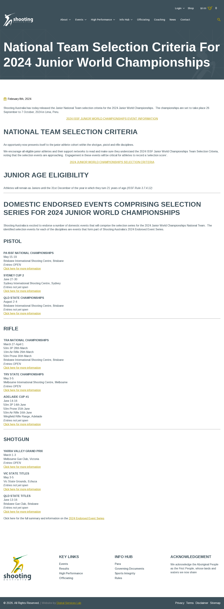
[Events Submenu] (85, 19)
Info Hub (124, 19)
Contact (185, 19)
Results (64, 568)
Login (178, 8)
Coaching (159, 19)
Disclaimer (201, 602)
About (64, 19)
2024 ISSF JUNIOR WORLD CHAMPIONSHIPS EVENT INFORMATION (112, 118)
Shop (191, 8)
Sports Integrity (125, 573)
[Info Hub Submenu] (131, 19)
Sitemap (215, 602)
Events (79, 19)
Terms (190, 602)
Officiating (143, 19)
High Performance (101, 19)
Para (118, 564)
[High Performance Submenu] (114, 19)
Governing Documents (129, 568)
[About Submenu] (70, 19)
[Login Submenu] (183, 8)
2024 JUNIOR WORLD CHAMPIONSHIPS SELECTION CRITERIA (112, 162)
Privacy (179, 602)
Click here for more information (22, 268)
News (173, 19)
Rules (118, 578)
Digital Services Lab (69, 602)
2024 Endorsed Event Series (86, 518)
